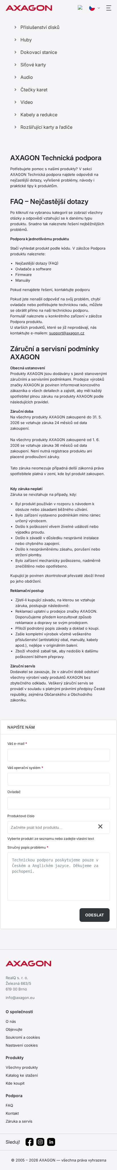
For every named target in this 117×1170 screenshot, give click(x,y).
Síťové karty (33, 65)
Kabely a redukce (38, 114)
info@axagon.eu (20, 997)
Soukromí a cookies (23, 1037)
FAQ (9, 1105)
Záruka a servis (19, 1121)
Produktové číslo (20, 816)
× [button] (100, 826)
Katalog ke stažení (22, 1075)
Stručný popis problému (27, 847)
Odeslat (94, 915)
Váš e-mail (17, 743)
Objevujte (14, 1029)
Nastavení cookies (22, 1045)
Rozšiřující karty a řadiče (46, 127)
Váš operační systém (25, 768)
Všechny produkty (22, 1067)
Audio (26, 77)
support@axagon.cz (66, 333)
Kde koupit (15, 1083)
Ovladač (14, 792)
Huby (26, 40)
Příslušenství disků (39, 27)
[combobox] (53, 827)
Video (26, 102)
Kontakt (12, 1113)
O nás (11, 1021)
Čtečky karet (33, 89)
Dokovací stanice (38, 52)
